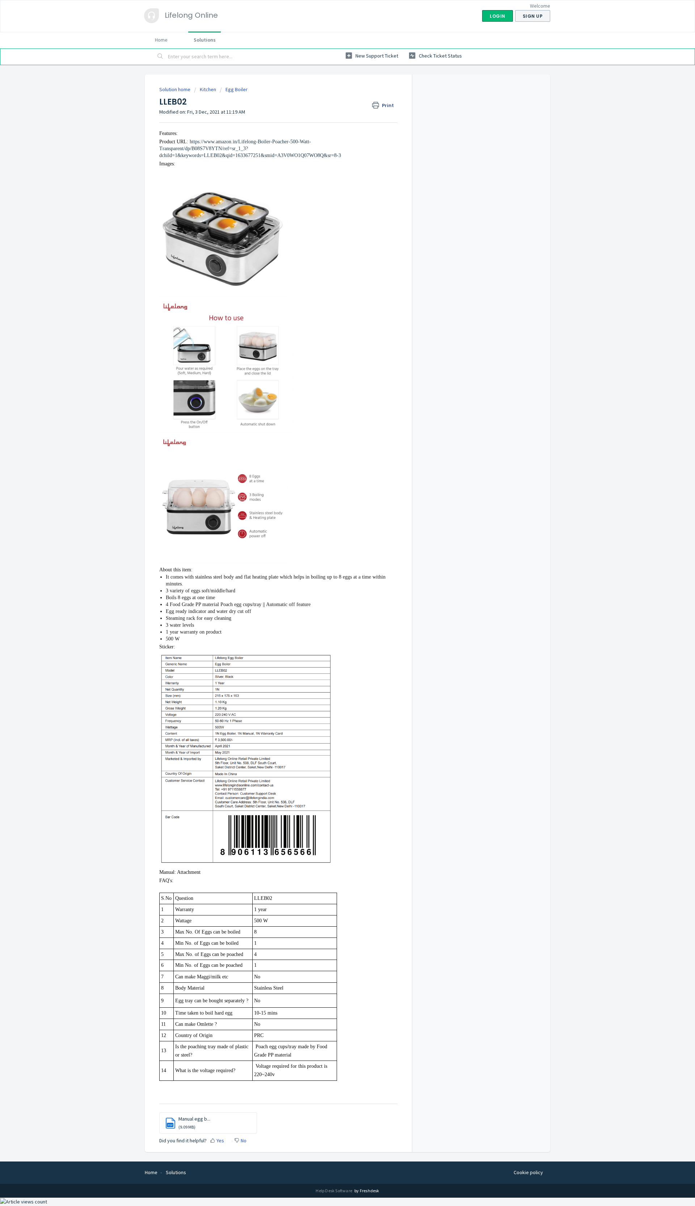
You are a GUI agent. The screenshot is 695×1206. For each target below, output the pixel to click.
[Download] (334, 524)
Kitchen (208, 89)
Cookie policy (528, 1172)
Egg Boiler (237, 89)
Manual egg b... (194, 1119)
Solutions (205, 40)
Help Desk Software (334, 1190)
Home (161, 40)
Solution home (175, 89)
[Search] (160, 57)
